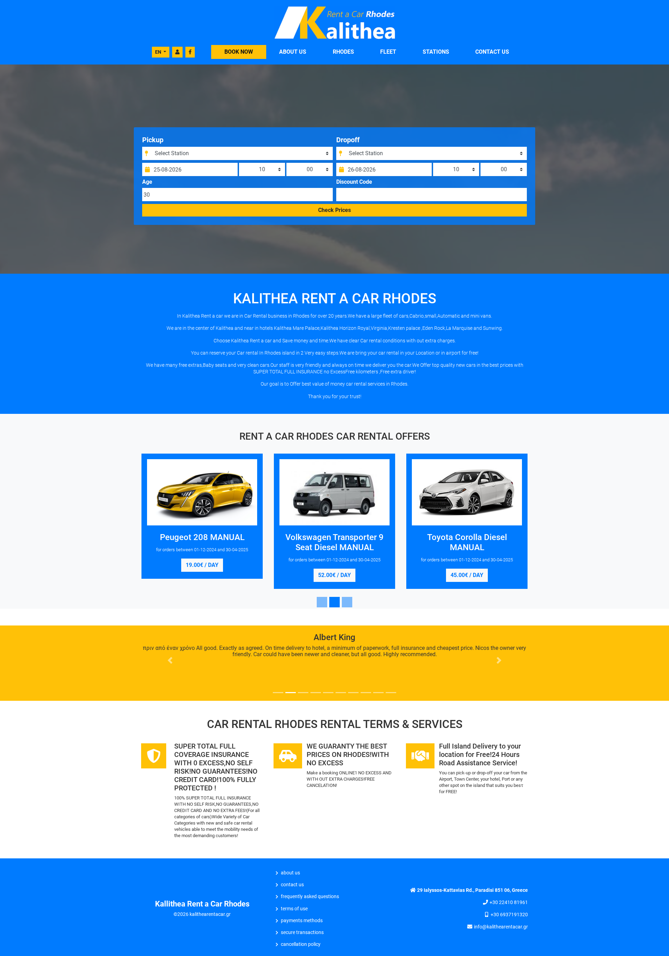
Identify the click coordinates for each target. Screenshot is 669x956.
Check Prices (334, 210)
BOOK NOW (238, 51)
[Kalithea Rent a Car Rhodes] (334, 22)
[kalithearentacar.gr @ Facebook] (190, 52)
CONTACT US (492, 51)
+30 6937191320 (509, 915)
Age (147, 182)
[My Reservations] (177, 52)
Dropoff (348, 140)
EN (158, 52)
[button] (170, 660)
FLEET (388, 51)
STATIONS (436, 51)
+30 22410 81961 (509, 902)
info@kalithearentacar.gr (501, 927)
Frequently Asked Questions (310, 897)
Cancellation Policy (301, 944)
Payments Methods (302, 921)
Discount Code (354, 182)
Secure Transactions (302, 932)
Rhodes (343, 51)
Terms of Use (294, 909)
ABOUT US (292, 51)
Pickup (152, 140)
